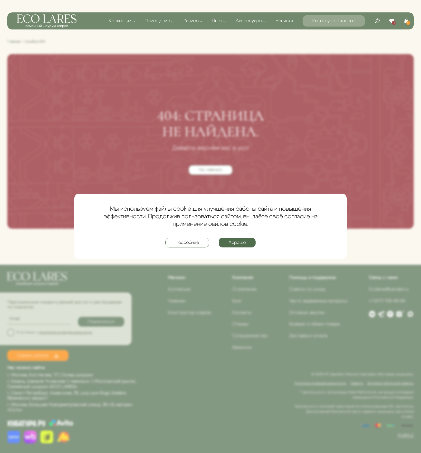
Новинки (284, 21)
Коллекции (120, 21)
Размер (191, 21)
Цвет (217, 21)
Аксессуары (249, 21)
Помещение (157, 21)
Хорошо (237, 243)
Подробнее (187, 243)
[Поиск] (377, 21)
